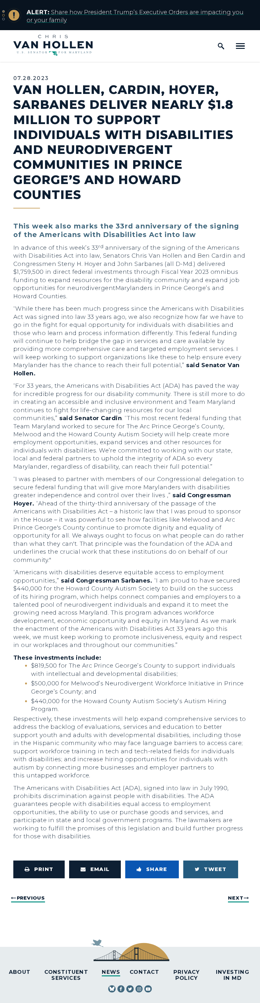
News (111, 972)
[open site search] (221, 46)
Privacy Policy (186, 975)
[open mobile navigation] (240, 46)
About (19, 972)
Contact (144, 972)
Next (235, 898)
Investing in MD (232, 975)
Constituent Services (66, 975)
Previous (31, 898)
